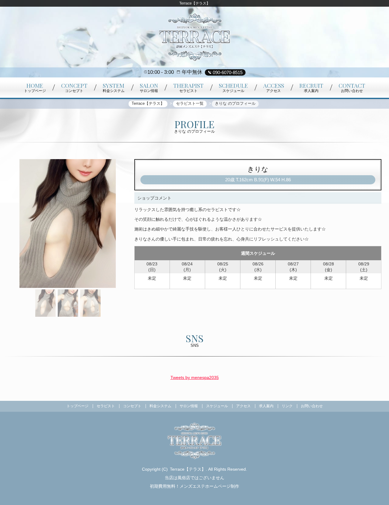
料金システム (160, 406)
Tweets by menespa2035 (194, 377)
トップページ (77, 406)
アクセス (243, 406)
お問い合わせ (312, 406)
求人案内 (266, 406)
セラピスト (106, 406)
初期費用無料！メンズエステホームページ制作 (194, 486)
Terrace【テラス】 (188, 469)
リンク (287, 406)
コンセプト (132, 406)
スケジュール (217, 406)
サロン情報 (189, 406)
